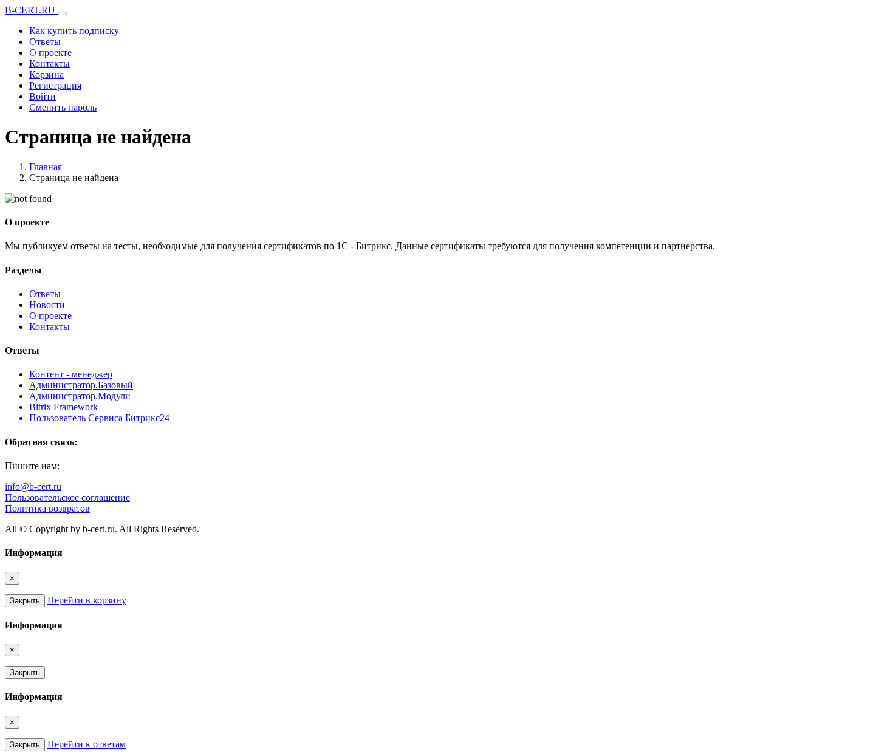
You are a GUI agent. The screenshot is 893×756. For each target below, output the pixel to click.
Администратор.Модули (80, 396)
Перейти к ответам (86, 744)
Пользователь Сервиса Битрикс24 (99, 418)
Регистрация (55, 85)
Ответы (45, 41)
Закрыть (25, 600)
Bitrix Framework (63, 407)
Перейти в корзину (86, 600)
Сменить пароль (63, 107)
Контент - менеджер (70, 374)
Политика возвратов (47, 508)
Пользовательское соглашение (67, 497)
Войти (42, 96)
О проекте (50, 52)
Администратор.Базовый (81, 385)
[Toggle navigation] (62, 13)
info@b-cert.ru (33, 486)
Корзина (46, 74)
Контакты (49, 63)
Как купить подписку (74, 31)
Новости (47, 305)
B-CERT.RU (31, 10)
